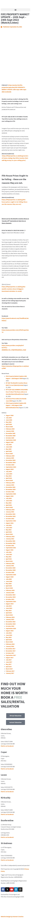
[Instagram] (20, 889)
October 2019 (10, 599)
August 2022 (9, 523)
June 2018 (9, 635)
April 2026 (9, 424)
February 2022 (10, 536)
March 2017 (9, 669)
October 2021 (10, 545)
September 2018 (11, 628)
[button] (15, 9)
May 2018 (8, 637)
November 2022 (10, 516)
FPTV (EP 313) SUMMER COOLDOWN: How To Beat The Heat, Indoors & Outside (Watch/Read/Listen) (17, 392)
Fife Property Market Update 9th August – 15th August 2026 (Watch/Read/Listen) (16, 405)
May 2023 (8, 503)
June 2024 (9, 474)
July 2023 (9, 498)
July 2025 (9, 444)
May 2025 (8, 449)
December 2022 (10, 514)
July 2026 (9, 418)
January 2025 (10, 458)
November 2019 (10, 597)
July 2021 (9, 552)
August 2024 (9, 469)
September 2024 (11, 467)
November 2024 (10, 462)
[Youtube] (11, 889)
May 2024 (8, 476)
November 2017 (10, 651)
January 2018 (10, 646)
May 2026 (8, 422)
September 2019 (11, 601)
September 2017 (11, 655)
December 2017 (10, 648)
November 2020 (10, 570)
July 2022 (9, 525)
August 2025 (9, 442)
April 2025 (9, 451)
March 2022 (9, 534)
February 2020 (10, 590)
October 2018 (10, 626)
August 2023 (9, 496)
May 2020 (8, 583)
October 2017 (10, 653)
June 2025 (9, 447)
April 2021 (9, 559)
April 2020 (9, 586)
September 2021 (11, 548)
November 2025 (10, 435)
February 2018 (10, 644)
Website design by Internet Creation (12, 916)
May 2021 (8, 557)
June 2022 (9, 527)
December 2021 (10, 541)
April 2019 (9, 613)
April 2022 (9, 532)
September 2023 (11, 494)
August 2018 (9, 631)
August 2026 (9, 415)
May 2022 (8, 530)
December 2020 (10, 568)
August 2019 (9, 604)
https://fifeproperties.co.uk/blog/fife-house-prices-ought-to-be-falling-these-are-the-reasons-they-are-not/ (15, 202)
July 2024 (9, 471)
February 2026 (10, 429)
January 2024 (10, 485)
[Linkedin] (16, 889)
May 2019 (8, 610)
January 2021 (10, 565)
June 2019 (9, 608)
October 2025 (10, 438)
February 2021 (10, 563)
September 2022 (11, 521)
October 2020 (10, 572)
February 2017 (10, 671)
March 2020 (9, 588)
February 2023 (10, 509)
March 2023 (9, 507)
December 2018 (10, 622)
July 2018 (9, 633)
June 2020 (9, 581)
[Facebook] (3, 889)
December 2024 (10, 460)
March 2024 (9, 480)
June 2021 (9, 554)
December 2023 (10, 487)
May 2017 (8, 664)
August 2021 (9, 550)
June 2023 (9, 500)
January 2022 (10, 539)
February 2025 (10, 456)
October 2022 (10, 518)
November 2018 (10, 624)
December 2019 (10, 595)
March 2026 (9, 426)
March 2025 (9, 453)
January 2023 (10, 512)
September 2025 (11, 440)
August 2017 (9, 657)
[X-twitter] (7, 889)
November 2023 (10, 489)
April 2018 (9, 639)
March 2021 (9, 561)
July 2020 (9, 579)
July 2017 (9, 660)
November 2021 (10, 543)
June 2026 (9, 420)
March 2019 (9, 615)
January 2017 (10, 673)
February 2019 (10, 617)
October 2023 (10, 492)
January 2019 (10, 619)
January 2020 (10, 592)
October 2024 (10, 465)
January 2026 (10, 431)
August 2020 (9, 577)
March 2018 (9, 642)
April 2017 (9, 666)
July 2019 (9, 606)
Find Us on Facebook (7, 746)
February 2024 (10, 483)
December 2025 (10, 433)
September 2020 (11, 574)
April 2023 (9, 505)
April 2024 (9, 478)
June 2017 (9, 662)
